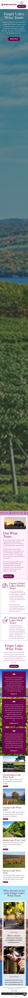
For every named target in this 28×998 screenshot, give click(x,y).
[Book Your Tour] (14, 513)
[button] (24, 994)
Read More (5, 786)
